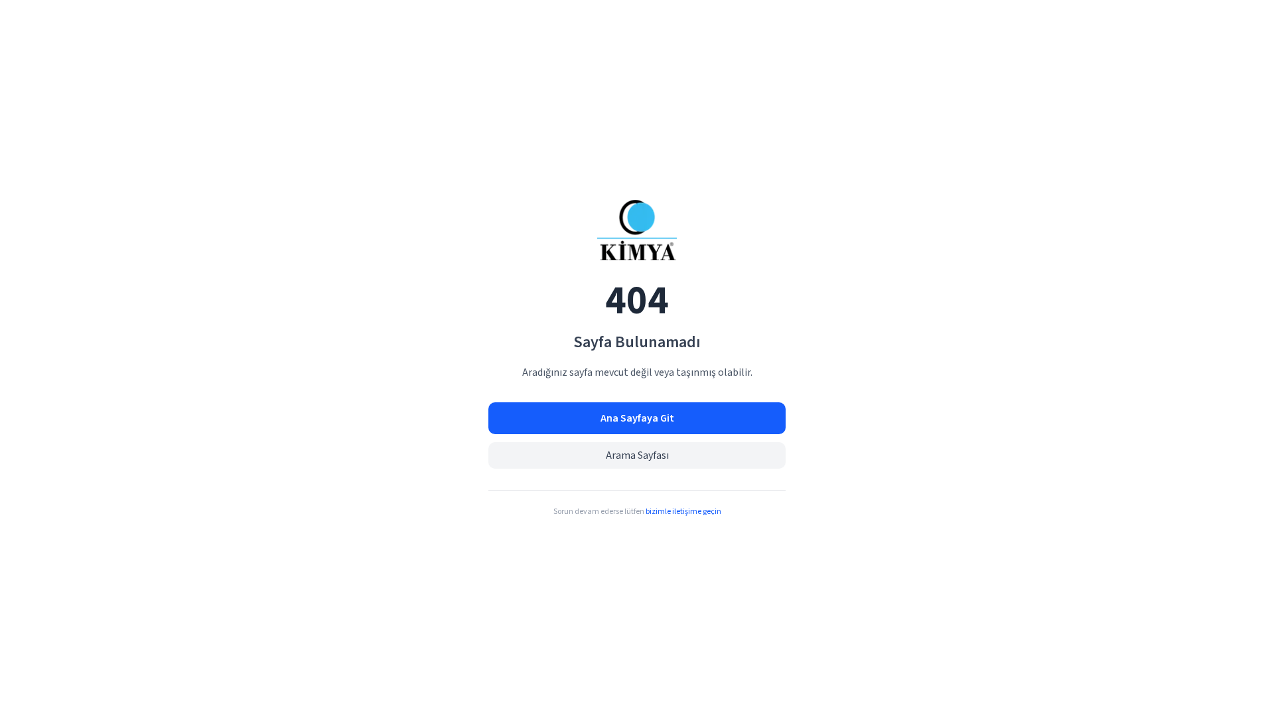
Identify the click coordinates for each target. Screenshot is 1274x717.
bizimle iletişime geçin (683, 511)
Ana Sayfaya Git (637, 418)
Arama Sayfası (637, 455)
